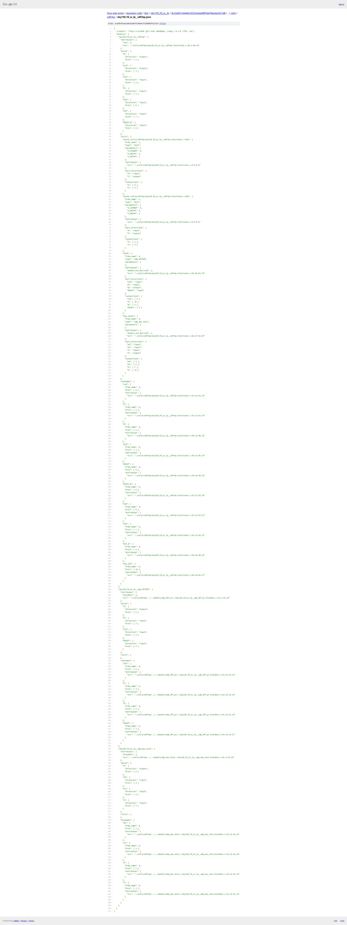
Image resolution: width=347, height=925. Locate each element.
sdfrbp (111, 17)
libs (146, 13)
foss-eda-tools (115, 13)
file (162, 23)
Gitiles (16, 920)
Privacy (24, 920)
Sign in (341, 4)
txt (335, 920)
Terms (31, 920)
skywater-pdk (134, 13)
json (342, 920)
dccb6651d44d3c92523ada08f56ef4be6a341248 (198, 13)
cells (233, 13)
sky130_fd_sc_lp (160, 13)
